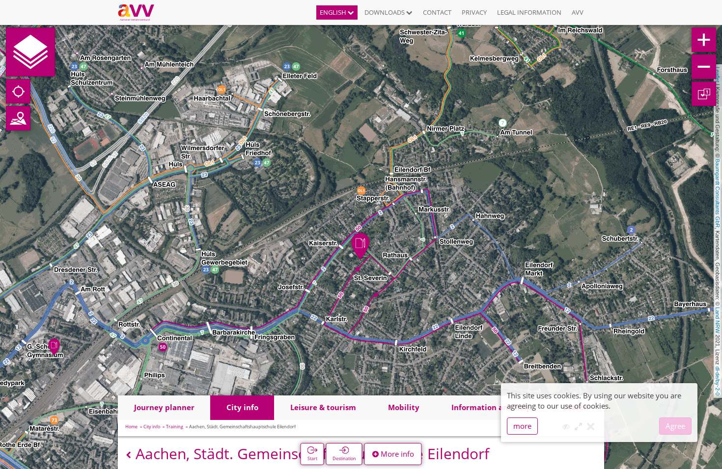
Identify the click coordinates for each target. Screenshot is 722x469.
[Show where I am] (18, 91)
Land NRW (718, 320)
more (522, 426)
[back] (128, 455)
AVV (577, 12)
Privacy (474, 12)
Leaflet (718, 74)
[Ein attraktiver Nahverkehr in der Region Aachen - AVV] (140, 12)
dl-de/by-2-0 (718, 380)
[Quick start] (30, 52)
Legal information (529, 12)
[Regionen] (18, 118)
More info (396, 454)
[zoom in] (704, 39)
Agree (675, 426)
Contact (437, 12)
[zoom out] (704, 66)
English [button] (334, 12)
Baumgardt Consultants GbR (718, 193)
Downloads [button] (385, 12)
